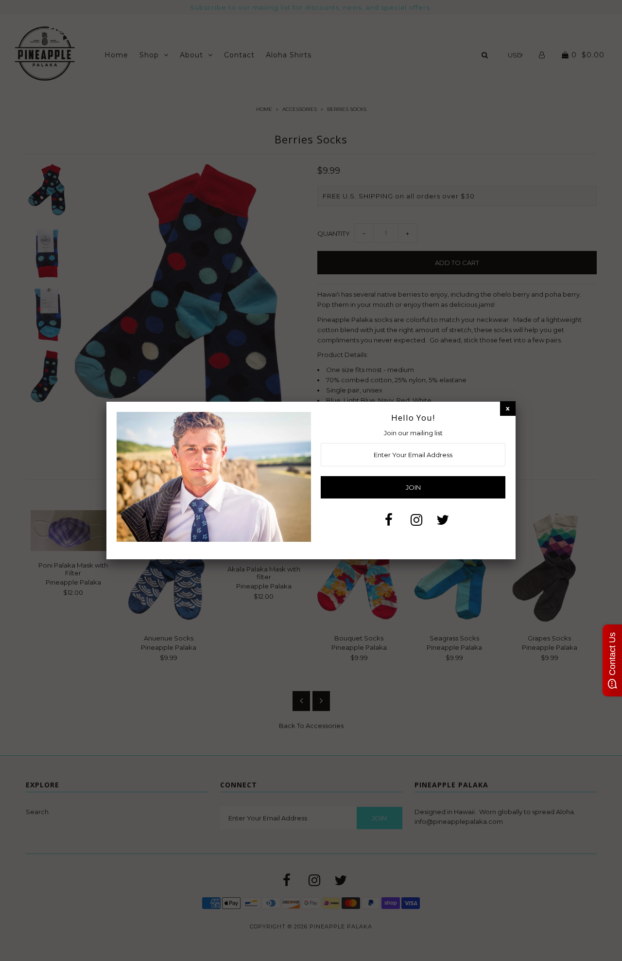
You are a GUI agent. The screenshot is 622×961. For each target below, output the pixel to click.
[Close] (508, 408)
